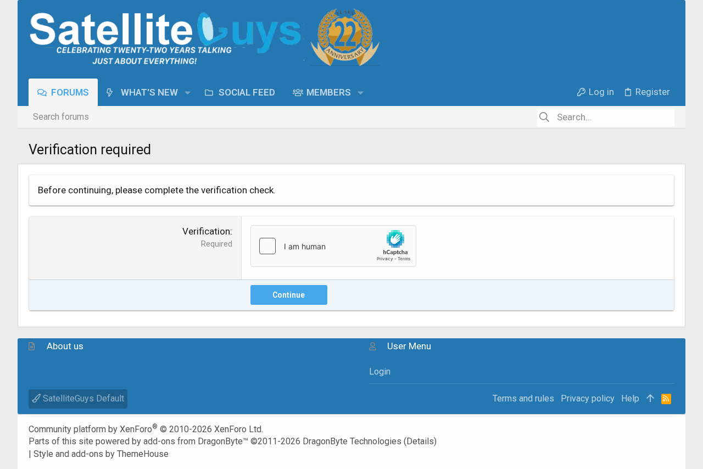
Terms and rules (523, 398)
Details (420, 441)
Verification (206, 231)
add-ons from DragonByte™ (195, 441)
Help (630, 398)
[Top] (650, 398)
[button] (187, 92)
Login (379, 371)
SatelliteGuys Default (82, 398)
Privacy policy (588, 398)
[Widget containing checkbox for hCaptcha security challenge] (333, 246)
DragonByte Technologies (352, 441)
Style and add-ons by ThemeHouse (101, 454)
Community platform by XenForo (146, 429)
